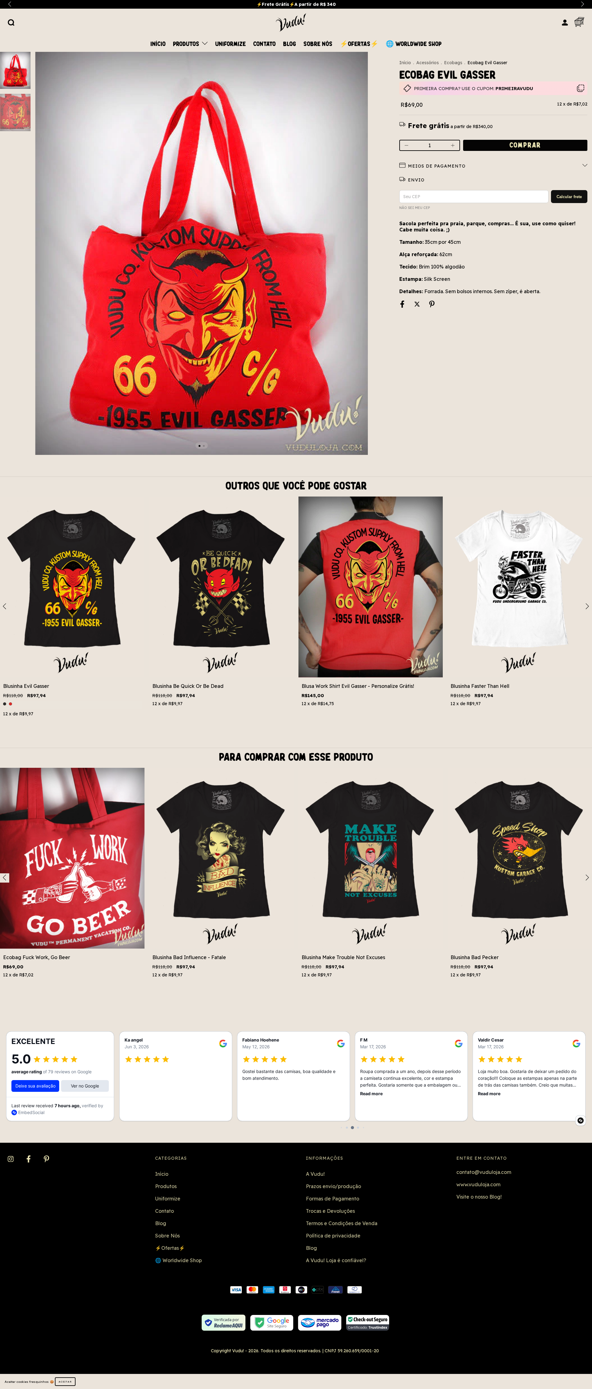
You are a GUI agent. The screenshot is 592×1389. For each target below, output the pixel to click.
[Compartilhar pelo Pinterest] (432, 305)
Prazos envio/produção (333, 1186)
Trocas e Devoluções (330, 1211)
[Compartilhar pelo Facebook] (402, 305)
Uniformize (230, 44)
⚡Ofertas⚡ (359, 44)
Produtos (187, 44)
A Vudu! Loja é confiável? (336, 1260)
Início (158, 44)
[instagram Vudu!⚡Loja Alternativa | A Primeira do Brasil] (11, 1159)
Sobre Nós (317, 44)
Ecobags (453, 62)
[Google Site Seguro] (271, 1322)
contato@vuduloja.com (483, 1172)
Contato (264, 44)
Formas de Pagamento (332, 1199)
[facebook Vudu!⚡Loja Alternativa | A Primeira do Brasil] (29, 1159)
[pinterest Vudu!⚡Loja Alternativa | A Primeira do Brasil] (46, 1159)
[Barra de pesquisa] (11, 22)
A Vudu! (315, 1174)
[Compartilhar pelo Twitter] (417, 305)
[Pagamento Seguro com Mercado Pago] (319, 1322)
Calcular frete (569, 196)
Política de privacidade (333, 1236)
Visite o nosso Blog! (479, 1197)
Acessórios (427, 62)
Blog (289, 44)
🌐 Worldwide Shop (414, 44)
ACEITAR (65, 1381)
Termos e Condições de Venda (341, 1223)
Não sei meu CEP (414, 208)
